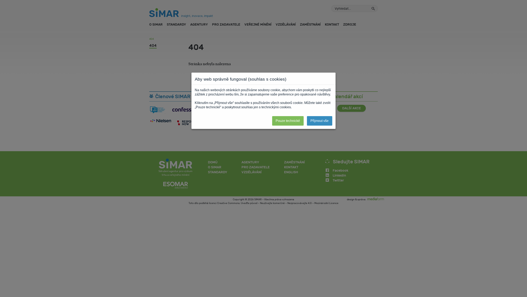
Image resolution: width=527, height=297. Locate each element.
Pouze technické (288, 121)
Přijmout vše (319, 121)
